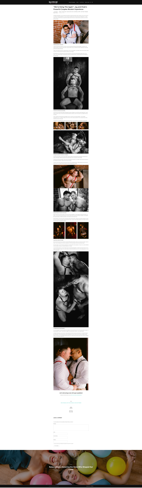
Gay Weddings (76, 11)
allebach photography (63, 402)
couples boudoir (64, 11)
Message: (54, 423)
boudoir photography (71, 402)
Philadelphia (79, 402)
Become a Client (87, 2)
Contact (77, 2)
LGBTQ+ (79, 11)
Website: (54, 439)
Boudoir (60, 11)
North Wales (82, 11)
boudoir (67, 402)
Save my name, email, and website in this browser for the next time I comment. (63, 443)
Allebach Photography (72, 2)
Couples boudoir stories (70, 11)
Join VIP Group (82, 2)
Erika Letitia (56, 11)
